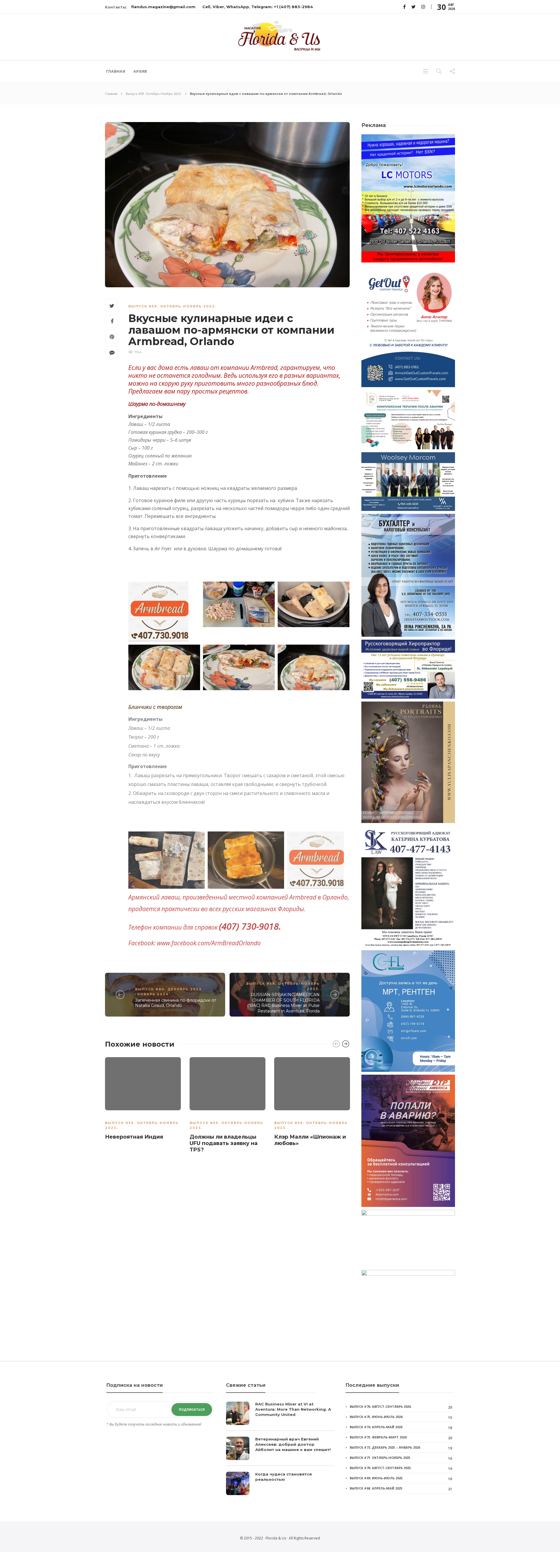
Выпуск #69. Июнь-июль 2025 (376, 1478)
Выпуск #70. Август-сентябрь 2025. (381, 1468)
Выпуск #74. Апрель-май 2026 (376, 1427)
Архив (140, 71)
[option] (143, 1099)
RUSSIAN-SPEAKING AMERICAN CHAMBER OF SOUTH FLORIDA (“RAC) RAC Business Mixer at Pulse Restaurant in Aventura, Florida (283, 1003)
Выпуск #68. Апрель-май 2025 (376, 1488)
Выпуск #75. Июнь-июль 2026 (376, 1416)
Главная (115, 71)
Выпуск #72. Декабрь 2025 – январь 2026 (385, 1447)
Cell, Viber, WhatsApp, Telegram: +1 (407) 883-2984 (257, 6)
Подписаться (192, 1409)
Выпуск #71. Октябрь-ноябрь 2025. (380, 1457)
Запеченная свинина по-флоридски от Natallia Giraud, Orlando (175, 1003)
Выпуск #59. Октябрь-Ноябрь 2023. (154, 93)
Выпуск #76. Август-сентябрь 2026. (381, 1406)
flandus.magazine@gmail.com (163, 6)
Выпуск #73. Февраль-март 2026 (378, 1437)
